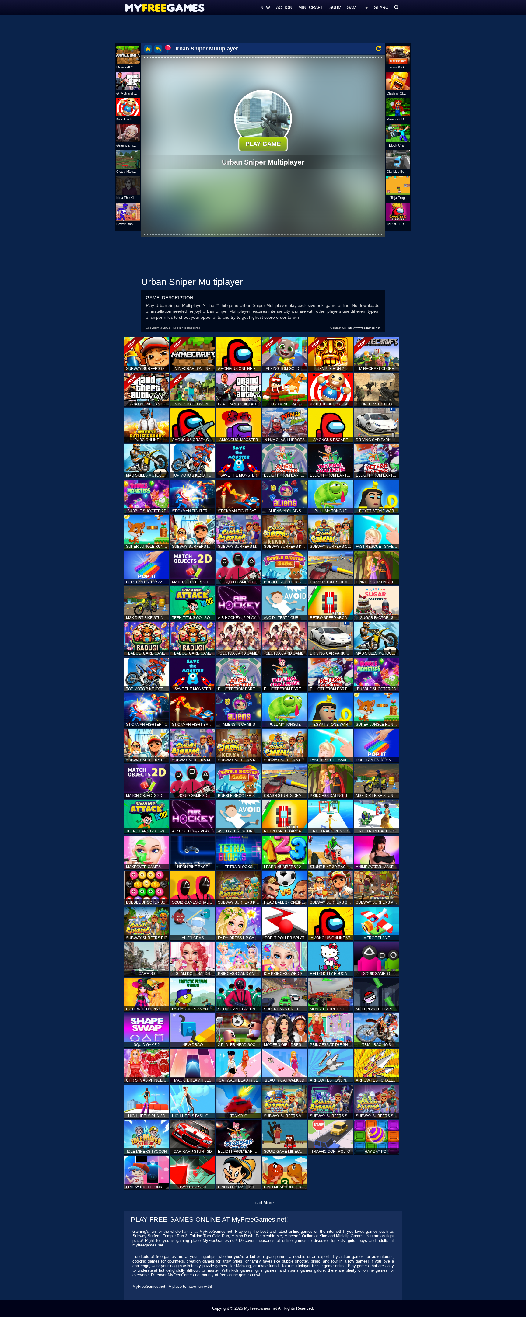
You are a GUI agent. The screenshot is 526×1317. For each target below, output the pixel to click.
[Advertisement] (263, 29)
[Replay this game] (378, 48)
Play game (263, 144)
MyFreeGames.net (260, 1308)
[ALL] (366, 7)
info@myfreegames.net (364, 327)
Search (386, 7)
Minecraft (310, 7)
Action (284, 7)
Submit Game (344, 7)
